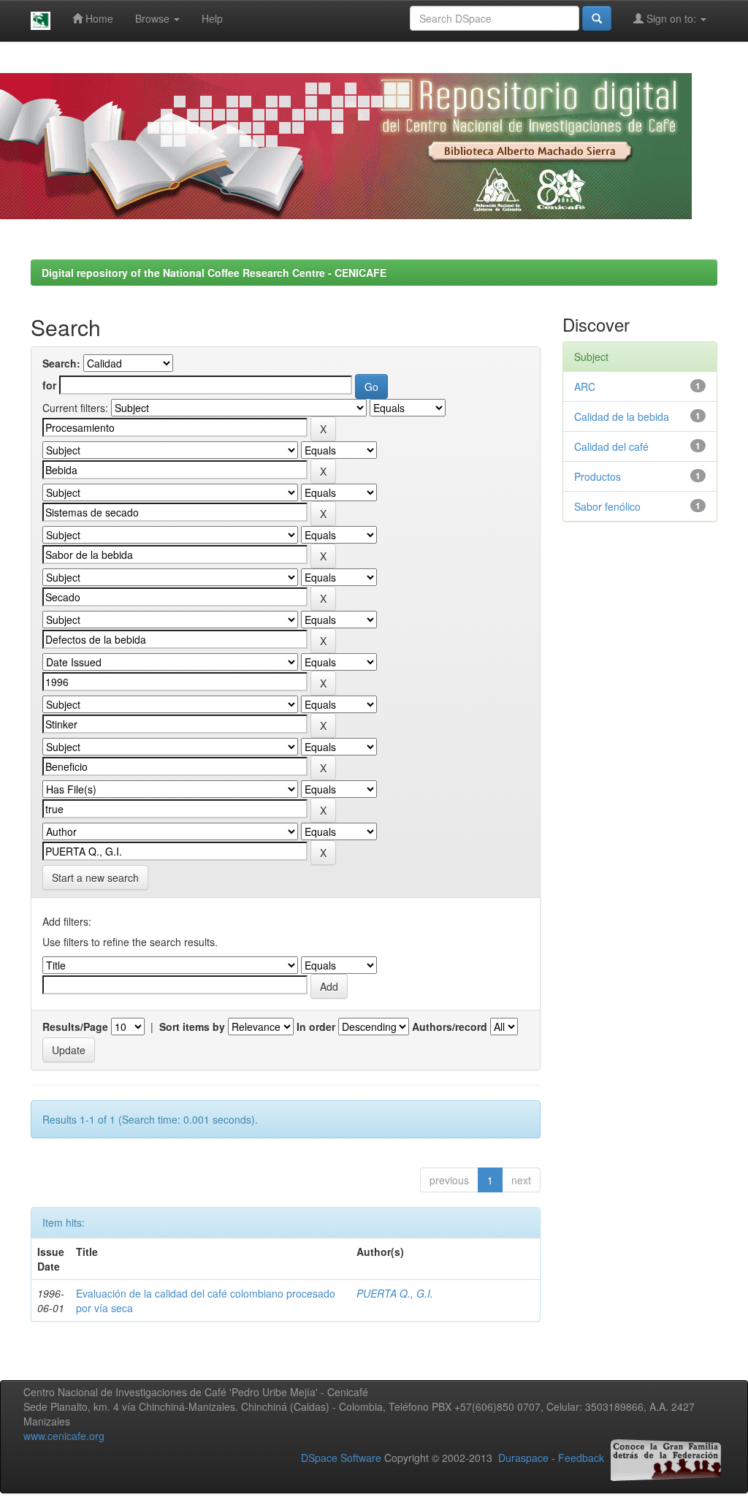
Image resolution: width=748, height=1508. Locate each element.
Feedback (581, 1458)
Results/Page (75, 1026)
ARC (584, 386)
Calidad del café (611, 446)
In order (316, 1026)
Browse (153, 18)
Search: (61, 363)
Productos (597, 476)
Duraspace (523, 1458)
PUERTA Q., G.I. (394, 1293)
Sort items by (192, 1026)
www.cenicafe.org (63, 1435)
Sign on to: (671, 18)
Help (212, 18)
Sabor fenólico (607, 506)
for (49, 385)
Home (98, 18)
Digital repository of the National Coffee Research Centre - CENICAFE (214, 272)
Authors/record (449, 1026)
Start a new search (95, 877)
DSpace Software (341, 1458)
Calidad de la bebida (621, 416)
